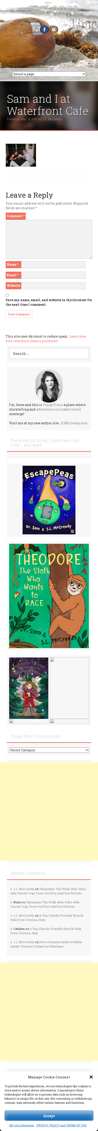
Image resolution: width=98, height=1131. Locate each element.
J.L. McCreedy (52, 119)
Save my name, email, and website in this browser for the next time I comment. (49, 302)
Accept (49, 1115)
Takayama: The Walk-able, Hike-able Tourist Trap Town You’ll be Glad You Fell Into (48, 891)
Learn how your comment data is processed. (46, 338)
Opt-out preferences (21, 1125)
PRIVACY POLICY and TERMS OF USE (61, 1125)
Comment (16, 216)
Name (12, 264)
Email (12, 275)
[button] (91, 1077)
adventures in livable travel (58, 409)
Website (13, 285)
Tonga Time (52, 405)
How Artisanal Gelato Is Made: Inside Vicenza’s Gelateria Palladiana (46, 944)
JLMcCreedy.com (74, 423)
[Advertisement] (49, 811)
